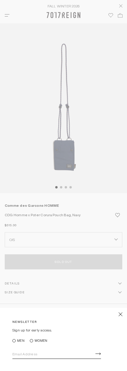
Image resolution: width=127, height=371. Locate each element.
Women (41, 341)
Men (21, 341)
